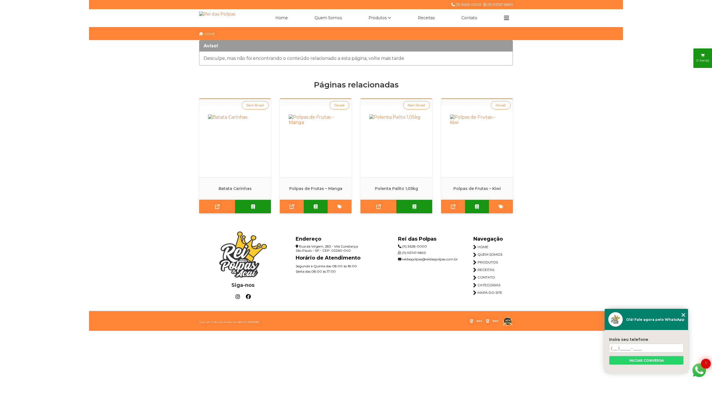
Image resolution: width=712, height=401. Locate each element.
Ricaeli (339, 105)
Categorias (489, 285)
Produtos (378, 17)
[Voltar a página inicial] (217, 14)
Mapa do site (490, 292)
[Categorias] (506, 18)
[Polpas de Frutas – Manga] (316, 141)
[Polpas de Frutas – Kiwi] (477, 141)
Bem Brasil (255, 105)
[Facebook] (248, 297)
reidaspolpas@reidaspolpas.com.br (429, 259)
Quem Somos (328, 17)
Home (281, 17)
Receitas (426, 17)
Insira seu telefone (628, 339)
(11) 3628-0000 (468, 4)
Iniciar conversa (646, 360)
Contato (469, 17)
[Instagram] (238, 297)
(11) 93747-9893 (499, 4)
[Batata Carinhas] (235, 141)
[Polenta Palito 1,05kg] (396, 141)
